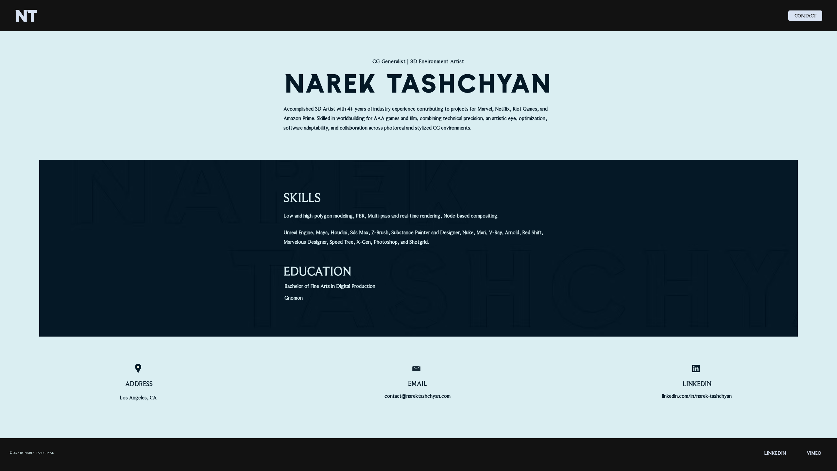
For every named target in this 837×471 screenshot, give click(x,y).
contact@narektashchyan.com (417, 396)
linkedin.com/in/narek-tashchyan (697, 396)
